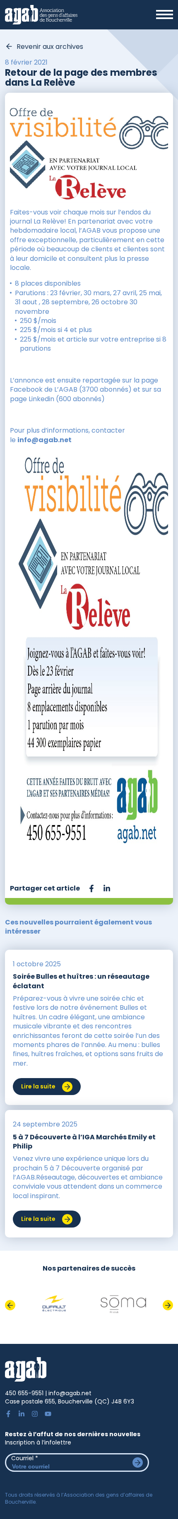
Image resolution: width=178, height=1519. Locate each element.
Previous (10, 1305)
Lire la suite (38, 1086)
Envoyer (137, 1462)
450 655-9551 (24, 1393)
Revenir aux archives (50, 46)
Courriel (24, 1458)
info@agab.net (44, 440)
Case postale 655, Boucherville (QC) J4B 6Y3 (69, 1401)
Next (168, 1305)
